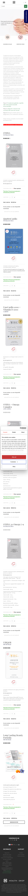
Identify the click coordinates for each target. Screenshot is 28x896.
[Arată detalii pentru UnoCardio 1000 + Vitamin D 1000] (14, 332)
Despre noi (7, 852)
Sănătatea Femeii (20, 44)
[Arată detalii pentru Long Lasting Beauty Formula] (14, 760)
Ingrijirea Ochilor (7, 44)
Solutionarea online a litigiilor (7, 866)
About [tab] (22, 432)
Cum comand (21, 854)
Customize (13, 461)
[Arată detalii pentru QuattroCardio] (14, 241)
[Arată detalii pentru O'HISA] (14, 155)
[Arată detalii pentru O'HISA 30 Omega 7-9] (14, 546)
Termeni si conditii (7, 859)
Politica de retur (21, 856)
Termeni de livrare (7, 854)
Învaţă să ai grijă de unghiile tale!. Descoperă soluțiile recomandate (13, 104)
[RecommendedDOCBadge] (14, 173)
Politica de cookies (7, 856)
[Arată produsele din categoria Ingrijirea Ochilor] (7, 37)
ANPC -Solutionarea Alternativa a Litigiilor (7, 863)
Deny (14, 466)
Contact (21, 852)
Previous (2, 39)
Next (26, 39)
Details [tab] (14, 432)
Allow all (14, 457)
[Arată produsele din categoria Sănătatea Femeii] (20, 37)
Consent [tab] (5, 432)
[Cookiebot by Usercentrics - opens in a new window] (20, 428)
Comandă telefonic (26, 16)
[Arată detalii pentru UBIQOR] (14, 664)
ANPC (7, 861)
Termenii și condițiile (6, 872)
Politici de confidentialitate (7, 857)
